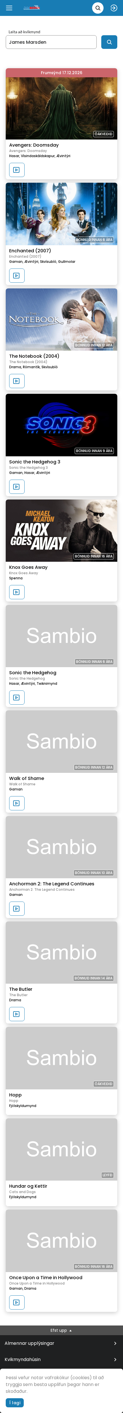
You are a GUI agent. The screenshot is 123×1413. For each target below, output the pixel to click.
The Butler (20, 989)
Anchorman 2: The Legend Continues (51, 884)
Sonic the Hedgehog (32, 672)
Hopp (15, 1095)
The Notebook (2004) (34, 356)
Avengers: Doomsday (34, 145)
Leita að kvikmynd (24, 32)
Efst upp (59, 1330)
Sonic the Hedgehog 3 (34, 462)
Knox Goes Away (28, 567)
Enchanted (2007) (30, 250)
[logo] (32, 7)
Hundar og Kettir (28, 1186)
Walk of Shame (26, 778)
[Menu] (9, 8)
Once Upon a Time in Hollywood (45, 1277)
